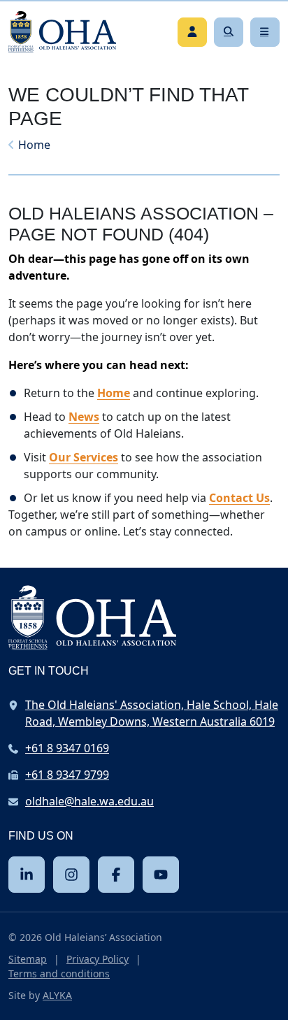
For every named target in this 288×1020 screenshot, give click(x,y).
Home (34, 144)
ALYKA (57, 995)
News (84, 416)
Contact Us (239, 497)
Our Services (83, 457)
